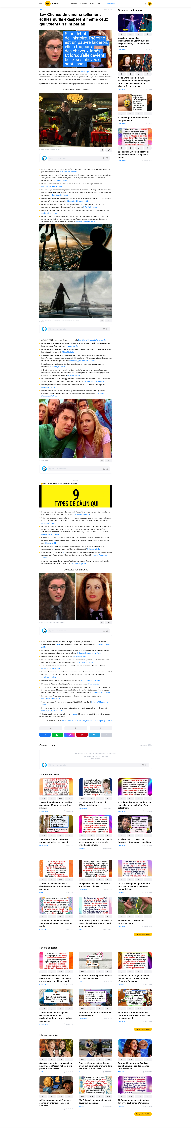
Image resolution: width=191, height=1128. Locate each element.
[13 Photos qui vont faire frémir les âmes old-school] (95, 998)
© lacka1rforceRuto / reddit (90, 680)
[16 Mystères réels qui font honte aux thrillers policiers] (95, 869)
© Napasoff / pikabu (48, 523)
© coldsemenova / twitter (68, 172)
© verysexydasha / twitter (101, 692)
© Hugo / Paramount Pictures (47, 320)
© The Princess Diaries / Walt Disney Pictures (51, 622)
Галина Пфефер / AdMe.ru (102, 721)
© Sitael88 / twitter (68, 352)
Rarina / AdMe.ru (52, 543)
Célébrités (42, 1072)
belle (58, 644)
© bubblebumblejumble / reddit (78, 201)
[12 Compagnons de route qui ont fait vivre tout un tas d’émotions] (135, 1085)
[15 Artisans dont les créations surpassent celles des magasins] (56, 824)
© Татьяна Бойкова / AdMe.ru (96, 340)
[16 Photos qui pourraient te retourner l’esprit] (135, 906)
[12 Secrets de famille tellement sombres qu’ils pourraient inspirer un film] (56, 906)
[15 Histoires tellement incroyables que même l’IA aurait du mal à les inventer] (56, 787)
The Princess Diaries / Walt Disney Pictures (76, 721)
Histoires (81, 1106)
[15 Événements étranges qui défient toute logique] (95, 787)
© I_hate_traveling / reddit (58, 195)
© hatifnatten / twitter (48, 677)
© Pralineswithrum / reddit (50, 698)
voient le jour (85, 71)
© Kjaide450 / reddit (80, 656)
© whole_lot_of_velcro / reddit (52, 710)
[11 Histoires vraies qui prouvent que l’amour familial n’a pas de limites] (135, 137)
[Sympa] (52, 3)
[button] (50, 728)
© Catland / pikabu (60, 180)
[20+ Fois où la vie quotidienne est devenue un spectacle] (95, 1085)
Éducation (82, 848)
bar (64, 552)
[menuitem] (73, 3)
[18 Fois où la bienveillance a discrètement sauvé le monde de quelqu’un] (56, 869)
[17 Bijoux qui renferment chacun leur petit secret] (135, 103)
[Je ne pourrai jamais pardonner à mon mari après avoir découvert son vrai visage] (135, 869)
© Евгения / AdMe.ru (82, 514)
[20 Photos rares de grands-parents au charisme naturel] (95, 961)
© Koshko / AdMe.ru (72, 346)
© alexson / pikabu (93, 549)
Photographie (43, 845)
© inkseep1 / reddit (48, 387)
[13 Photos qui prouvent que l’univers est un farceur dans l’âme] (135, 824)
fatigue (75, 714)
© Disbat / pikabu (73, 375)
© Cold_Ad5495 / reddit (84, 662)
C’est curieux (122, 49)
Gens (41, 892)
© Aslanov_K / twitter (57, 367)
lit (71, 672)
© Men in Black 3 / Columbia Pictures (49, 149)
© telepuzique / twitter (49, 213)
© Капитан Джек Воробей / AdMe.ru (82, 360)
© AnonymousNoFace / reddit (51, 186)
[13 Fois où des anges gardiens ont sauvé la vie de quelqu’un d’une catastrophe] (135, 787)
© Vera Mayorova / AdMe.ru (94, 381)
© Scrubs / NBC (43, 460)
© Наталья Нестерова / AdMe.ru (89, 653)
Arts (40, 9)
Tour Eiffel (81, 340)
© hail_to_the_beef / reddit (50, 668)
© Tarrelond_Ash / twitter (50, 534)
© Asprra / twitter (93, 684)
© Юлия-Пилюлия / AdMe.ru (86, 222)
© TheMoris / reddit (90, 207)
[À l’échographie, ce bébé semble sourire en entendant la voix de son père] (56, 1085)
